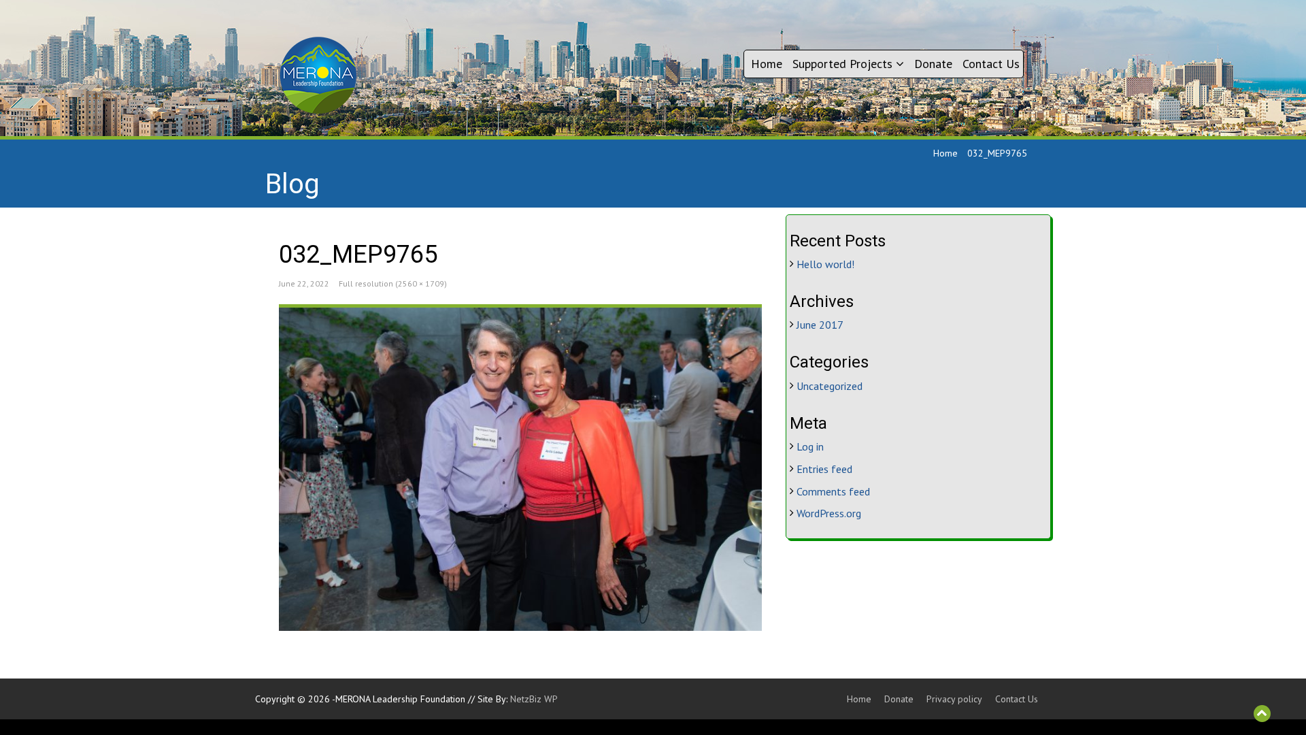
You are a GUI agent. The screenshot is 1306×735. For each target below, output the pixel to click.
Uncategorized (830, 386)
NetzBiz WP (534, 699)
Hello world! (825, 264)
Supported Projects (844, 63)
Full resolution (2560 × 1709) (393, 283)
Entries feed (824, 469)
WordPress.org (829, 513)
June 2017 (820, 324)
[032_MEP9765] (520, 469)
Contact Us (991, 63)
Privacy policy (954, 699)
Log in (810, 446)
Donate (933, 63)
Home (766, 63)
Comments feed (833, 491)
